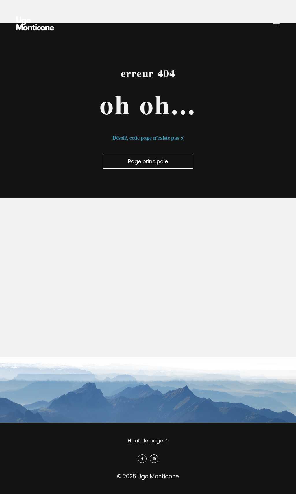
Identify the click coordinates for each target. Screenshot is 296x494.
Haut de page (145, 440)
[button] (276, 25)
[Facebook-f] (142, 458)
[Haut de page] (167, 440)
